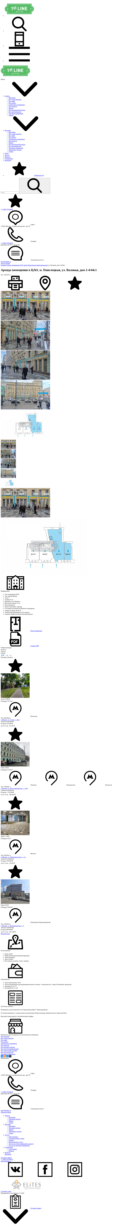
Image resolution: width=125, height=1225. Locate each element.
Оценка (11, 1140)
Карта (7, 153)
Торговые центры (14, 1119)
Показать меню (6, 1112)
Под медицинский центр (17, 110)
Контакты (8, 160)
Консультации (13, 1137)
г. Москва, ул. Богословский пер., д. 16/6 (14, 788)
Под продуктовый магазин (10, 1049)
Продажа (8, 130)
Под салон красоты (15, 99)
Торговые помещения (16, 113)
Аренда (7, 96)
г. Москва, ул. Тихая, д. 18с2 (10, 720)
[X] (10, 1056)
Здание (11, 115)
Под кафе (12, 101)
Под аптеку (12, 103)
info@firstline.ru (6, 262)
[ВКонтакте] (2, 1056)
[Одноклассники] (5, 1056)
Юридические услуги (16, 1142)
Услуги (7, 155)
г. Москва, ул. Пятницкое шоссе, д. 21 (13, 857)
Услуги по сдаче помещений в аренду (21, 1144)
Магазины (12, 98)
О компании (9, 158)
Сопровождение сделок (16, 1138)
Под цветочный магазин (9, 1050)
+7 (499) (7, 209)
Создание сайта (6, 1191)
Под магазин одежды (8, 1047)
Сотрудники (13, 1149)
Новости (7, 157)
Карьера (11, 1151)
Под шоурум (13, 106)
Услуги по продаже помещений (19, 1145)
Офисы (11, 108)
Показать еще (5, 934)
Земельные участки (15, 150)
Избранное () (39, 175)
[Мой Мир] (7, 1056)
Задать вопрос (5, 263)
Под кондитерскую (15, 112)
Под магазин (5, 1036)
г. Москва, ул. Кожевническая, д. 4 (12, 926)
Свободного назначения (17, 105)
